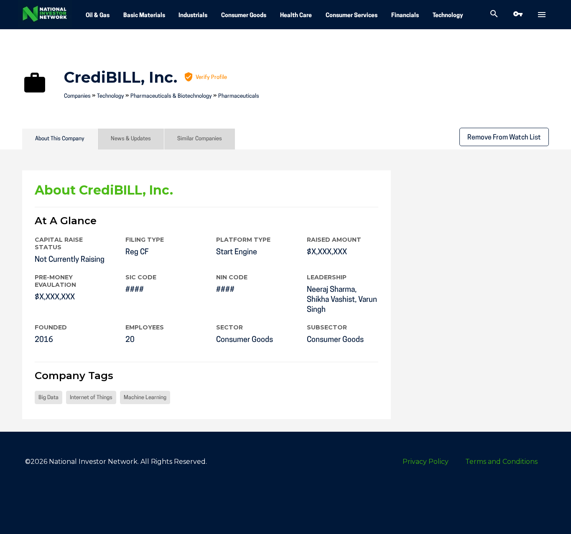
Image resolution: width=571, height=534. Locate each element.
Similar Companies (199, 139)
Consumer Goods (243, 16)
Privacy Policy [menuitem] (426, 462)
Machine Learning (145, 397)
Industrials (192, 16)
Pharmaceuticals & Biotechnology (171, 96)
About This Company (59, 139)
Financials (405, 16)
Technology (448, 16)
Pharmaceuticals (238, 96)
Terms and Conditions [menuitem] (501, 462)
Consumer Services (351, 16)
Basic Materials (144, 16)
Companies (77, 96)
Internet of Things (91, 397)
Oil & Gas (98, 16)
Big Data (48, 397)
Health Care (296, 16)
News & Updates (131, 139)
